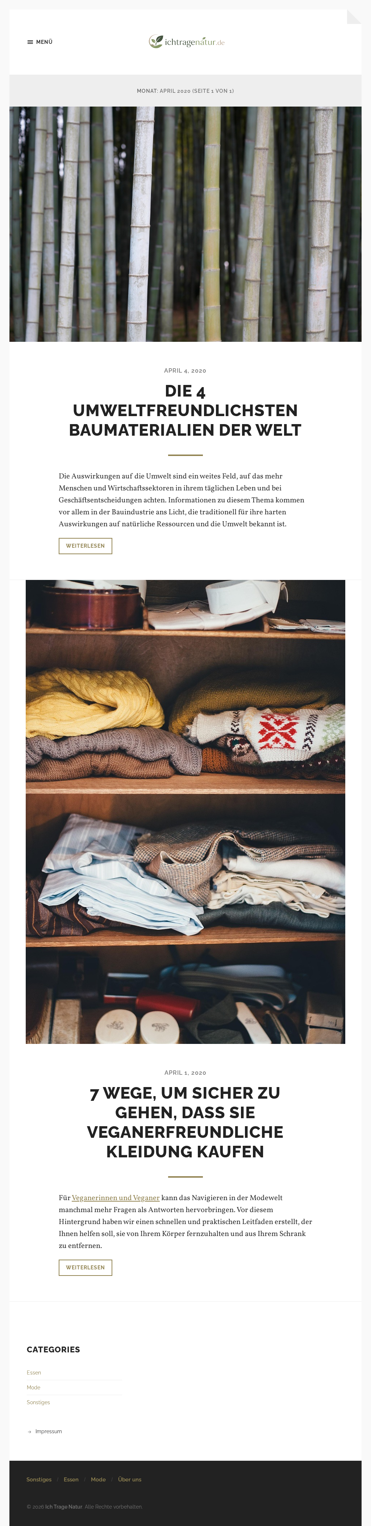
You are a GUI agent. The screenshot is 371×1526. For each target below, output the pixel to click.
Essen (34, 1372)
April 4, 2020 (185, 370)
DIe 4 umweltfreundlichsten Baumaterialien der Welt (185, 410)
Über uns (129, 1479)
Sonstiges (38, 1402)
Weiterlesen (85, 546)
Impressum (49, 1431)
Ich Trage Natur (63, 1507)
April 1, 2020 (185, 1072)
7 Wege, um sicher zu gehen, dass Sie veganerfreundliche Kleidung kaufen (185, 1122)
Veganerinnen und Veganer (116, 1198)
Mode (33, 1387)
